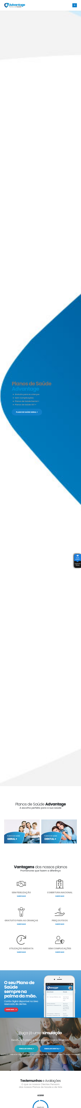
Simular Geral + (26, 1048)
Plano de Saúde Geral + (27, 412)
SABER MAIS (10, 1009)
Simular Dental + (52, 1048)
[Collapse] (74, 5)
